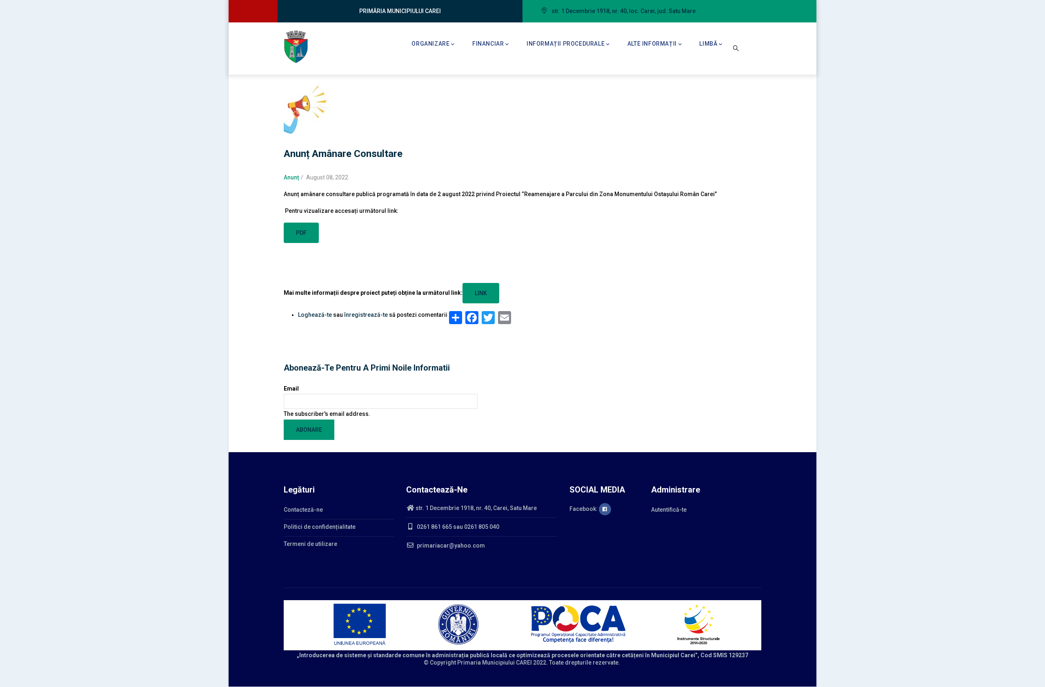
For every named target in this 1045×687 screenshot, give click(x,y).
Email (291, 388)
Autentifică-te (669, 509)
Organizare (430, 43)
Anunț (291, 177)
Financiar (488, 43)
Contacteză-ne (303, 509)
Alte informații (652, 43)
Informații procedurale (566, 43)
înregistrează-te (366, 314)
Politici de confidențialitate (320, 527)
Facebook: (584, 509)
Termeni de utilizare (310, 544)
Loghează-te (315, 314)
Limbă (708, 43)
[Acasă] (296, 46)
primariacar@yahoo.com (450, 545)
